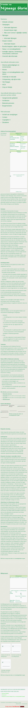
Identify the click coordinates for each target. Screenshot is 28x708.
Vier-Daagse (6, 82)
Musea (4, 69)
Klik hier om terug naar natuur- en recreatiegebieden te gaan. (13, 558)
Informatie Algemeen (10, 27)
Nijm (21, 137)
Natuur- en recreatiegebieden (11, 49)
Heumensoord (4, 694)
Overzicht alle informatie (9, 56)
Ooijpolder (5, 395)
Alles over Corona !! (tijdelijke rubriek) (15, 33)
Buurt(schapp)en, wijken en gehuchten (14, 46)
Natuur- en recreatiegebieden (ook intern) (13, 73)
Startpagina (5, 24)
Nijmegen (5, 35)
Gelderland (22, 136)
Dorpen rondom (7, 41)
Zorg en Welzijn (7, 87)
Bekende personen (8, 103)
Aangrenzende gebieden (10, 98)
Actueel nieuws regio (10, 30)
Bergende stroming (7, 393)
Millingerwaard (6, 399)
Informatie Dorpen (9, 44)
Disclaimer (5, 122)
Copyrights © (6, 120)
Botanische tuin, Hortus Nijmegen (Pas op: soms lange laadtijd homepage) (13, 696)
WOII (4, 84)
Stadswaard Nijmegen (5, 693)
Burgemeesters (7, 106)
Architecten (5, 100)
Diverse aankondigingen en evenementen (10, 66)
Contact (4, 117)
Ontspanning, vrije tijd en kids (11, 79)
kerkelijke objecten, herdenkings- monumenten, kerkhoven (12, 52)
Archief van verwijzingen (9, 114)
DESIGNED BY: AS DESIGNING (21, 703)
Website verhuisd (7, 22)
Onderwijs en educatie (9, 77)
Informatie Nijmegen (10, 38)
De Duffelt (5, 397)
